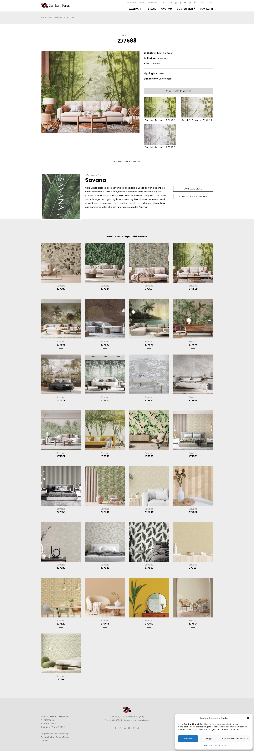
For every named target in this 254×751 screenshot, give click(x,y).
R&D (141, 2)
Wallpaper (136, 8)
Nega (209, 738)
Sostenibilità (186, 8)
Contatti (206, 8)
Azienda (131, 2)
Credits (44, 740)
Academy (153, 2)
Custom (166, 8)
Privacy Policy (220, 745)
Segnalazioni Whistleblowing (54, 733)
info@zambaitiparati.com (136, 720)
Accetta (188, 738)
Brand (152, 8)
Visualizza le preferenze (235, 738)
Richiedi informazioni (127, 161)
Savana (62, 17)
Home (43, 17)
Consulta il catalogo (193, 196)
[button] (248, 718)
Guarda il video (193, 188)
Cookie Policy (206, 745)
